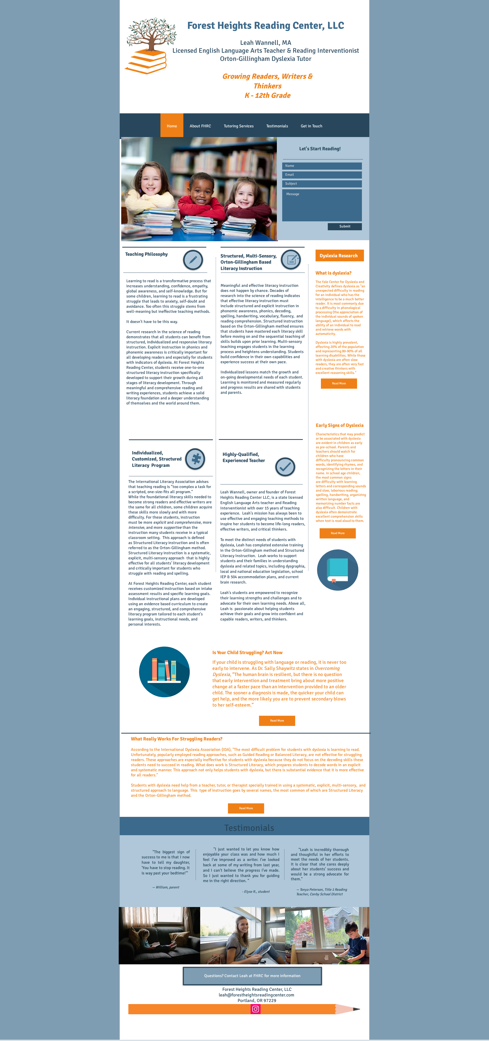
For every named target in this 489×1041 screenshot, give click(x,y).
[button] (199, 189)
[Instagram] (256, 1009)
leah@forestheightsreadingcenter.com (256, 995)
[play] (270, 233)
